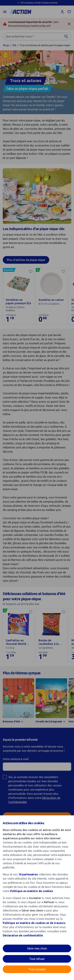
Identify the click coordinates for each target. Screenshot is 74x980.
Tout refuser (37, 958)
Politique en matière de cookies (31, 891)
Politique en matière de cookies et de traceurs (34, 922)
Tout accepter (37, 969)
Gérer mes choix (37, 948)
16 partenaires (28, 874)
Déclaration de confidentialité (23, 935)
